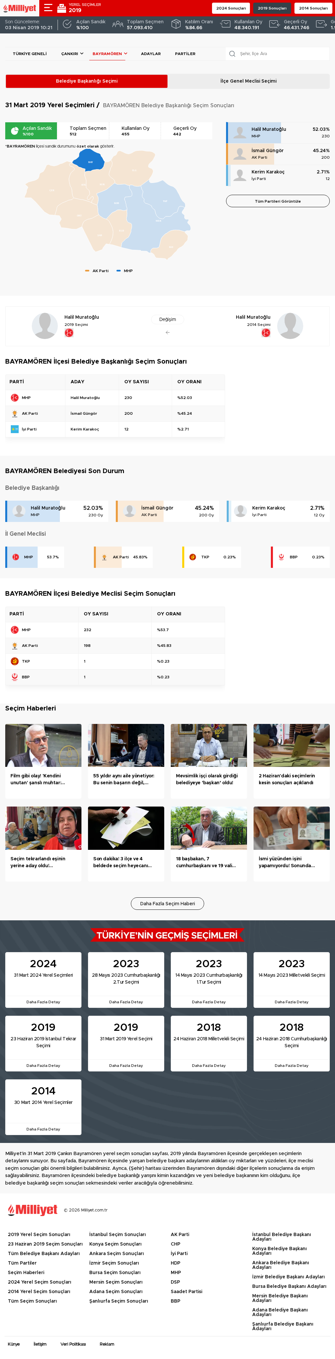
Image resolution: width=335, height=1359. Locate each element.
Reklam (107, 1344)
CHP (175, 1244)
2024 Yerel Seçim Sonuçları (39, 1282)
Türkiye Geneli (30, 54)
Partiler (185, 54)
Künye (14, 1344)
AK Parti (259, 157)
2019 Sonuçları (272, 8)
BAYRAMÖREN (107, 54)
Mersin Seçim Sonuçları (116, 1282)
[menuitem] (88, 160)
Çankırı (69, 54)
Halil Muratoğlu (269, 129)
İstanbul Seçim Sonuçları (117, 1234)
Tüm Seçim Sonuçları (32, 1301)
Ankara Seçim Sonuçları (116, 1253)
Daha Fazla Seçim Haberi (167, 904)
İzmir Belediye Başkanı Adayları (288, 1277)
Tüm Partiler (22, 1263)
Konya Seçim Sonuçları (115, 1244)
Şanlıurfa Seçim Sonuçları (118, 1301)
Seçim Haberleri (26, 1272)
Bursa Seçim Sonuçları (115, 1272)
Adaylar (151, 54)
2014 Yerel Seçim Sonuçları (39, 1291)
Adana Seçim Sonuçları (116, 1291)
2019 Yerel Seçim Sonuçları (39, 1234)
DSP (175, 1282)
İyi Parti (259, 179)
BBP (294, 557)
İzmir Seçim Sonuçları (114, 1263)
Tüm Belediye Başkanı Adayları (44, 1253)
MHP (256, 136)
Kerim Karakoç (268, 172)
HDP (175, 1263)
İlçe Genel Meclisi (248, 81)
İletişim (40, 1344)
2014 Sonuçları (313, 8)
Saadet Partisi (186, 1291)
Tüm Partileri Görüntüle (278, 201)
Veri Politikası (73, 1344)
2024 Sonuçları (231, 8)
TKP (205, 557)
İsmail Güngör (268, 151)
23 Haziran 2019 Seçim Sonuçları (45, 1244)
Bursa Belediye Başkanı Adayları (289, 1286)
